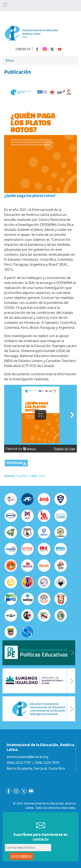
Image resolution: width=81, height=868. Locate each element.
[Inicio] (31, 33)
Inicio (10, 60)
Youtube (59, 49)
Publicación (17, 72)
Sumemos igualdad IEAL (38, 680)
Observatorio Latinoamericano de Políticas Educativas (38, 652)
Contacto (23, 49)
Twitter (52, 49)
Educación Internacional (38, 708)
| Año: (33, 476)
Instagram (45, 49)
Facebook (37, 49)
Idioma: (10, 476)
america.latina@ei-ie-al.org (27, 756)
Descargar (14, 463)
